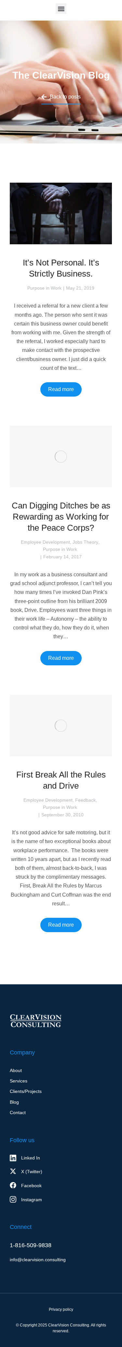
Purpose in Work (44, 288)
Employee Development (45, 542)
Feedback (85, 800)
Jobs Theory (85, 542)
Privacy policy (61, 1309)
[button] (61, 8)
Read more (61, 389)
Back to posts (65, 96)
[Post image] (61, 213)
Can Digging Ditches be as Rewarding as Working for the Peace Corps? (61, 517)
